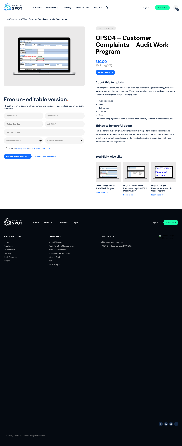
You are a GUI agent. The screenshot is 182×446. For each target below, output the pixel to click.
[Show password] (40, 140)
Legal (75, 222)
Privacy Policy (22, 148)
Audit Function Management (61, 246)
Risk (50, 261)
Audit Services (82, 7)
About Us (48, 222)
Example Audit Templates (59, 253)
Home (6, 19)
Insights (98, 7)
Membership (52, 7)
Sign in (146, 7)
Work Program (55, 264)
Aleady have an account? (46, 156)
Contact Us (63, 222)
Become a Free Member (16, 156)
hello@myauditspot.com (113, 242)
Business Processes (57, 249)
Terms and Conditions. (41, 148)
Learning (67, 7)
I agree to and (29, 148)
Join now (161, 7)
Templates (36, 7)
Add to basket (104, 72)
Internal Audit (55, 257)
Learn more (100, 192)
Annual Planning (55, 242)
